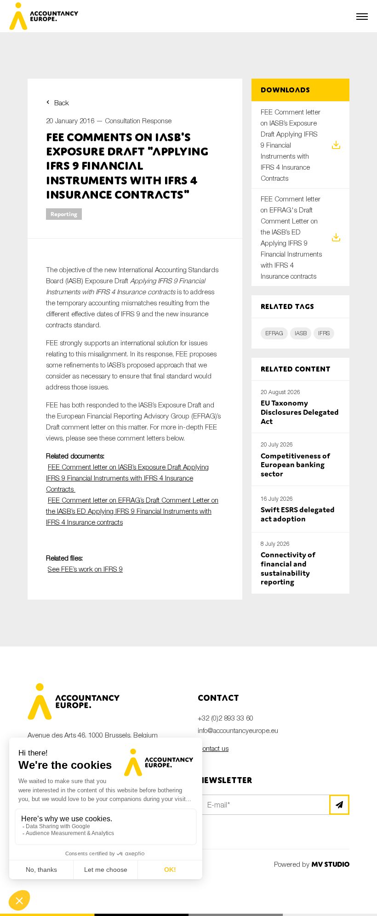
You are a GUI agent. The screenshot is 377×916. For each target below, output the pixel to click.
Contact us (213, 748)
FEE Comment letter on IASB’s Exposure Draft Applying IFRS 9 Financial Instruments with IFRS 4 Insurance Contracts (127, 478)
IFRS (324, 333)
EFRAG (274, 333)
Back (61, 102)
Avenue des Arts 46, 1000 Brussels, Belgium (93, 735)
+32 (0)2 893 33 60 (225, 718)
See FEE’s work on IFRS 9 (85, 569)
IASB (301, 333)
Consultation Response (138, 120)
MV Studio (330, 864)
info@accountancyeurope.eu (238, 730)
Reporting (64, 214)
